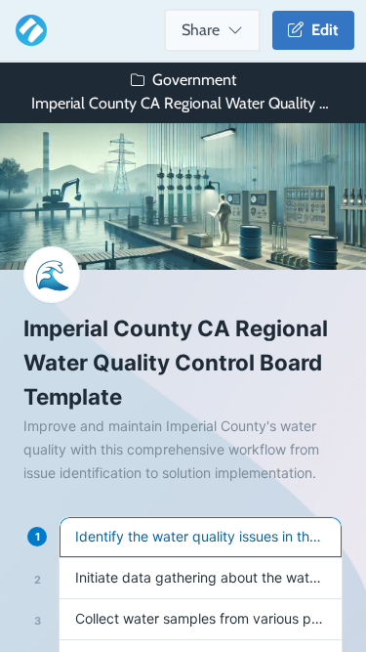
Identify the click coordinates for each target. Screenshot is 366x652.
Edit (321, 30)
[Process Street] (27, 30)
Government (194, 79)
